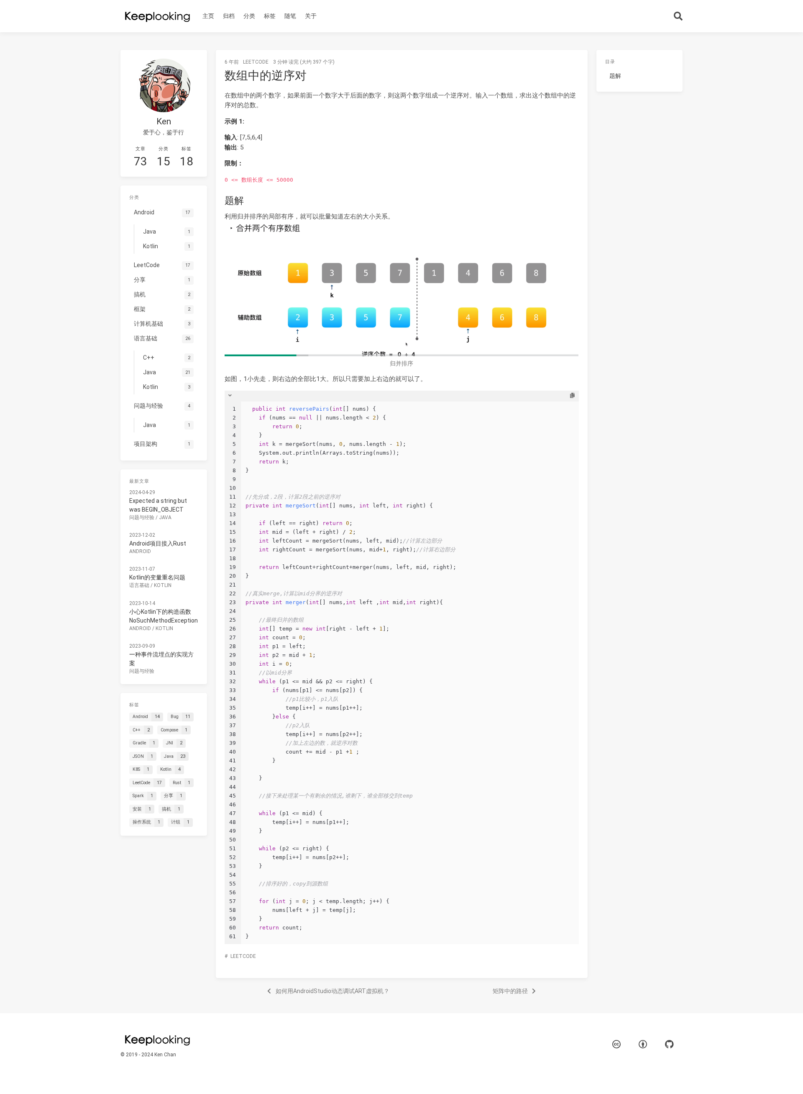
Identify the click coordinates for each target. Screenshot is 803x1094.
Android (140, 551)
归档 (229, 16)
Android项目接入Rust (157, 543)
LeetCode (256, 62)
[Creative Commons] (616, 1045)
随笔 (290, 16)
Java (165, 517)
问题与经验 (141, 517)
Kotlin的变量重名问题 (157, 577)
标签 (270, 16)
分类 (249, 16)
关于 (311, 16)
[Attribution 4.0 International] (642, 1045)
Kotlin (162, 585)
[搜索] (678, 16)
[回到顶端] (609, 1077)
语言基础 (139, 585)
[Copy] (572, 395)
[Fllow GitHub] (669, 1045)
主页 (208, 16)
